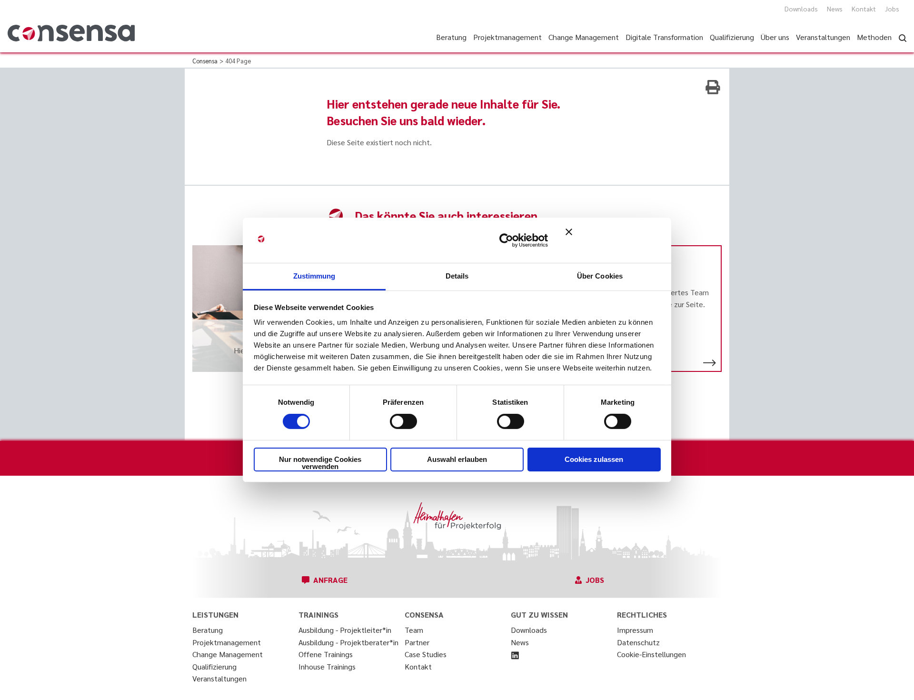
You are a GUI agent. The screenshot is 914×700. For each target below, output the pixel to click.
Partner (417, 642)
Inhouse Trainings (327, 666)
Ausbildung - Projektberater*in (348, 642)
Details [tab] (457, 276)
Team (414, 630)
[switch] (403, 421)
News (835, 8)
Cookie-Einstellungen (651, 654)
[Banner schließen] (613, 240)
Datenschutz (638, 642)
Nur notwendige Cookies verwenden (320, 462)
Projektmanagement (226, 642)
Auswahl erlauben (457, 459)
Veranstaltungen (219, 678)
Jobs (892, 8)
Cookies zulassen (594, 459)
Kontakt (864, 8)
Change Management (227, 654)
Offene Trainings (325, 654)
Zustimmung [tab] (314, 276)
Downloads (801, 8)
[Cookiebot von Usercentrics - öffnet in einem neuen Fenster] (506, 240)
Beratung (207, 630)
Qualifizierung (214, 666)
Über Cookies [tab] (600, 276)
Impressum (635, 630)
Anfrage (330, 580)
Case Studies (426, 654)
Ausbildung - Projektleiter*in (344, 630)
